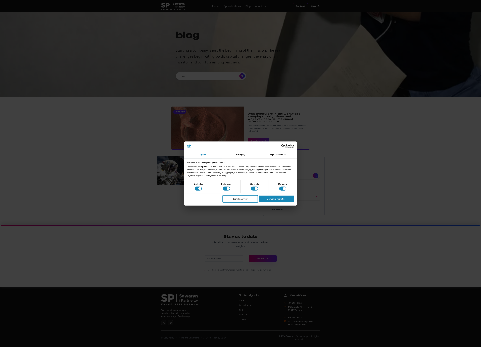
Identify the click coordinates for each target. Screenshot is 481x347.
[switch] (226, 189)
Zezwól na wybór (240, 199)
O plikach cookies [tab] (278, 154)
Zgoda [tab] (203, 154)
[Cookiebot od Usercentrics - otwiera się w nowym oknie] (283, 146)
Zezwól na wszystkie (276, 199)
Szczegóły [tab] (240, 154)
